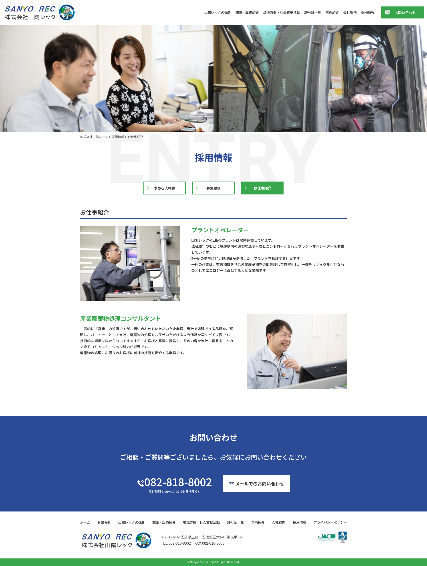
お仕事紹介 (262, 188)
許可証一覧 (312, 12)
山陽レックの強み (217, 12)
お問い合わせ (405, 12)
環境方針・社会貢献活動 (281, 12)
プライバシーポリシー (330, 522)
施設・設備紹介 (247, 12)
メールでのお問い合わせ (259, 483)
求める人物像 (164, 188)
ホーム (85, 522)
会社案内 (350, 12)
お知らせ (104, 522)
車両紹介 (332, 12)
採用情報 (368, 12)
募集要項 (213, 188)
